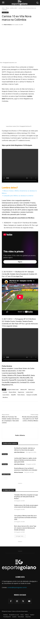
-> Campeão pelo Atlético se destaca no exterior (17, 196)
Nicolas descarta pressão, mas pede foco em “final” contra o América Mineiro (30, 419)
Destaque (4, 454)
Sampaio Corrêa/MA (32, 394)
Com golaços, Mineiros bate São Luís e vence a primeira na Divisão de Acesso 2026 (25, 517)
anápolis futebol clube (13, 389)
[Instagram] (17, 601)
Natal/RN (13, 394)
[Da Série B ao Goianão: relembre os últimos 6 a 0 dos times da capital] (7, 451)
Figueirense (21, 392)
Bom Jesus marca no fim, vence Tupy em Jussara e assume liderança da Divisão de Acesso (25, 527)
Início (3, 8)
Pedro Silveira (8, 24)
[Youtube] (29, 601)
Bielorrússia (31, 389)
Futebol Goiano (6, 474)
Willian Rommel (18, 472)
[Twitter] (23, 601)
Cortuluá (5, 392)
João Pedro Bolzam (19, 452)
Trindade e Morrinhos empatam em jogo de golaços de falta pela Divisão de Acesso (26, 496)
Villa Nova (5, 397)
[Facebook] (10, 601)
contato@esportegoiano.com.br (17, 587)
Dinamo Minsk (12, 392)
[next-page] (6, 478)
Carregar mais (19, 536)
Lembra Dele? (29, 392)
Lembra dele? (13, 8)
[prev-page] (3, 478)
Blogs (7, 8)
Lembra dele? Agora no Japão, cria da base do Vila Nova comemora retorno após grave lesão (25, 460)
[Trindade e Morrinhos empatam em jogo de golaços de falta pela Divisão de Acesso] (7, 498)
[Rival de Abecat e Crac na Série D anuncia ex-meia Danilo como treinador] (7, 471)
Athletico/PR (23, 389)
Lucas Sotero (6, 394)
